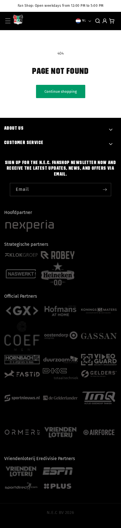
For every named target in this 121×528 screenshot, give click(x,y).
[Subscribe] (104, 189)
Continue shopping (60, 91)
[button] (8, 21)
